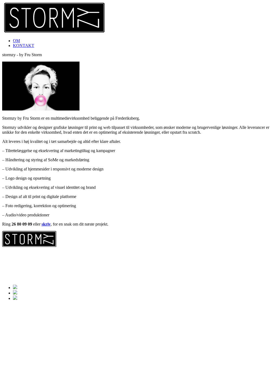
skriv (46, 224)
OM (16, 40)
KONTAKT (23, 45)
